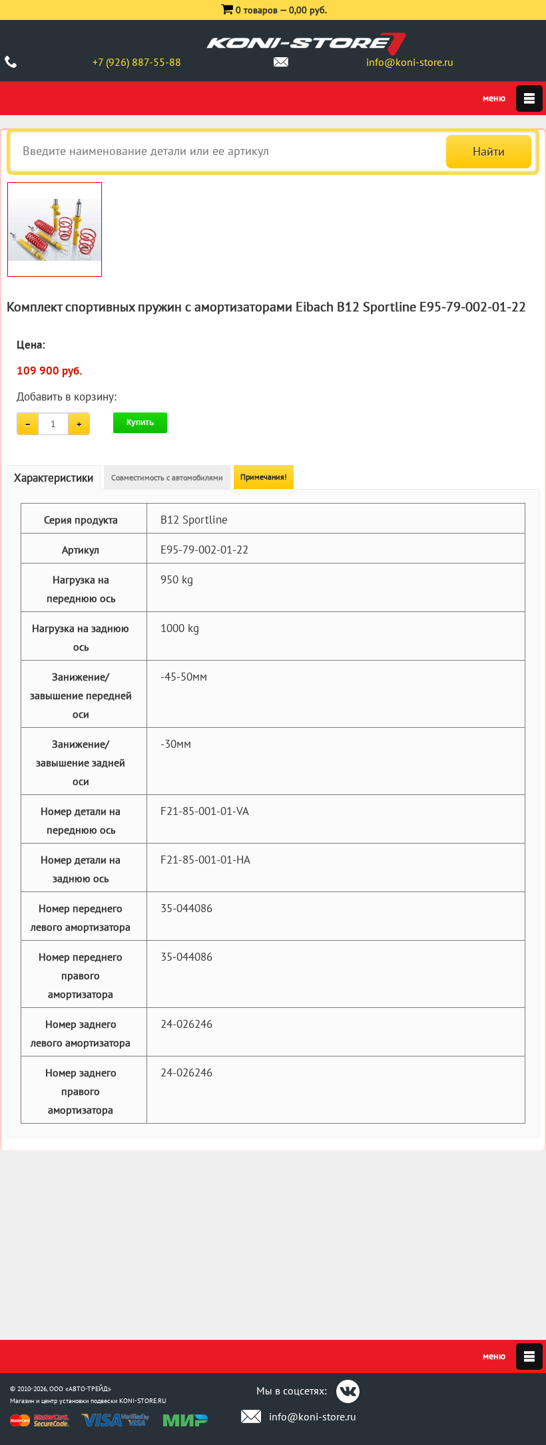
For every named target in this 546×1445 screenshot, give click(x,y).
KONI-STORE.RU (142, 1400)
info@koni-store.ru (409, 62)
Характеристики (53, 477)
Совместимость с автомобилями (167, 477)
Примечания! (263, 477)
